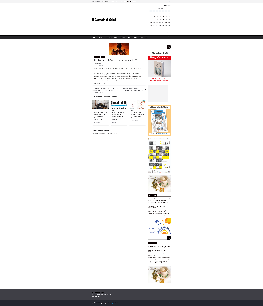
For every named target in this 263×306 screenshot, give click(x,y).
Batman (108, 70)
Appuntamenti (100, 37)
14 (163, 20)
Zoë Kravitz (117, 76)
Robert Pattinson (103, 76)
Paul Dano (122, 76)
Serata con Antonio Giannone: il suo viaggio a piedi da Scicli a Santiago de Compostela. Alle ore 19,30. (123, 2)
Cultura (122, 37)
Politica (129, 37)
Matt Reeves (98, 70)
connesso (101, 133)
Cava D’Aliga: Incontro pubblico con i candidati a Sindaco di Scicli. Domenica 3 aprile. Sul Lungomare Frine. (106, 90)
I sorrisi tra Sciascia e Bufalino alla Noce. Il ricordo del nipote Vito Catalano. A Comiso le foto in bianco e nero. (100, 115)
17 (151, 23)
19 (157, 23)
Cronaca (116, 37)
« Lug (168, 33)
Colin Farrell (100, 78)
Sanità (135, 37)
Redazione (104, 65)
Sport (146, 37)
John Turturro (135, 76)
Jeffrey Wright (128, 76)
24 (151, 26)
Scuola (141, 37)
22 (166, 23)
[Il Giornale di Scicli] (94, 37)
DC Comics (122, 70)
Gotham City (129, 78)
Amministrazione (96, 296)
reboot (96, 75)
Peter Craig (139, 75)
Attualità (109, 37)
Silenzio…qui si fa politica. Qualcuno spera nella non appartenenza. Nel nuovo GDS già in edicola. (118, 115)
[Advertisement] (158, 93)
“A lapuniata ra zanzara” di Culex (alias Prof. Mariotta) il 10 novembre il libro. (137, 114)
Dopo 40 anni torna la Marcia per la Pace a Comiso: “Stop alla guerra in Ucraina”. (133, 89)
